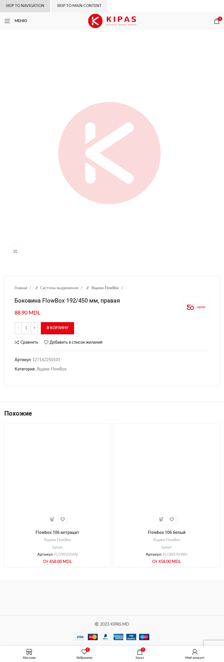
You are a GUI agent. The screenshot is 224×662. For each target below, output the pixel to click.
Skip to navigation (25, 6)
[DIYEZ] (58, 597)
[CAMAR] (166, 597)
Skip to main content (79, 6)
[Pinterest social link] (29, 378)
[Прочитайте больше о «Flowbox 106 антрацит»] (52, 519)
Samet (57, 548)
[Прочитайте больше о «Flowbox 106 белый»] (161, 519)
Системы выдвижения (59, 288)
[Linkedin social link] (35, 378)
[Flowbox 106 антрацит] (57, 477)
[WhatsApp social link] (41, 378)
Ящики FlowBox (105, 288)
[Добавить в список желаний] (62, 519)
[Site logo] (112, 21)
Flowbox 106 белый (167, 532)
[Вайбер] (52, 378)
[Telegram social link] (46, 378)
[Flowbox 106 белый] (166, 477)
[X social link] (23, 378)
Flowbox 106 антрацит (57, 532)
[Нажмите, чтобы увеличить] (15, 251)
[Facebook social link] (17, 378)
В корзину (57, 328)
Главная (21, 288)
